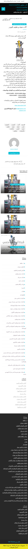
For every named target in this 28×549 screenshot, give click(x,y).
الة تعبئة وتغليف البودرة (18, 229)
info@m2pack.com (21, 108)
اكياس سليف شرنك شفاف (19, 396)
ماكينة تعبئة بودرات (19, 249)
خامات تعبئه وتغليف (19, 273)
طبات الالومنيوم (22, 385)
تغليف (7, 126)
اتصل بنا (18, 1)
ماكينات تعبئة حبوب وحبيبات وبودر (16, 301)
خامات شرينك (21, 277)
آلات (19, 124)
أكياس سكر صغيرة (21, 399)
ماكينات (12, 128)
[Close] (26, 545)
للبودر (17, 128)
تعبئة (18, 126)
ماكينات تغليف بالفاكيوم (18, 342)
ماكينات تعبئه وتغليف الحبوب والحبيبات (15, 323)
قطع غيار (22, 295)
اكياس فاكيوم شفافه (21, 388)
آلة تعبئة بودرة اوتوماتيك (18, 209)
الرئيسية (22, 1)
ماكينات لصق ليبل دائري (18, 368)
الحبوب (13, 124)
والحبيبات (22, 131)
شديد (23, 128)
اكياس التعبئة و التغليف (19, 270)
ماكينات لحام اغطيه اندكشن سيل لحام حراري (13, 352)
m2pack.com (22, 110)
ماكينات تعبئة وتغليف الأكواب (17, 312)
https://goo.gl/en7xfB (20, 105)
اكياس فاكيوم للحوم (21, 383)
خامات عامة (21, 280)
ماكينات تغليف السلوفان (18, 335)
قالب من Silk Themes (14, 542)
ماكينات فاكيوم (20, 349)
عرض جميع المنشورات (14, 153)
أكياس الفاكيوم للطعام (20, 404)
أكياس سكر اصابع (21, 402)
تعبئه (13, 126)
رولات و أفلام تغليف (19, 284)
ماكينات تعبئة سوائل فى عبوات (17, 308)
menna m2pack (20, 191)
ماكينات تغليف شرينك (19, 345)
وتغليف (15, 131)
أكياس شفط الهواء (21, 391)
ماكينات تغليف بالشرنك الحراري (16, 338)
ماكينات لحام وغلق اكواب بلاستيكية (16, 365)
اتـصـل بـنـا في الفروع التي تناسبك (10, 1)
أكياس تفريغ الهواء (21, 407)
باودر (23, 126)
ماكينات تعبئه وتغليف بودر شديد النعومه (15, 18)
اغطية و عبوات (20, 267)
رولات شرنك (23, 394)
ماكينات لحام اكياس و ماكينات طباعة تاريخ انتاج (13, 356)
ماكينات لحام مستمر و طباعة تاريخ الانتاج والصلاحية (15, 360)
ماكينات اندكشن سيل (19, 298)
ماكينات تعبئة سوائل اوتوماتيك (17, 305)
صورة (23, 288)
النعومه (7, 124)
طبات (23, 291)
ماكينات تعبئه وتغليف (19, 319)
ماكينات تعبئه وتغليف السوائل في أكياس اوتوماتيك (16, 327)
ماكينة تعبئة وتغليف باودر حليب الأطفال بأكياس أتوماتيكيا (14, 188)
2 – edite (22, 263)
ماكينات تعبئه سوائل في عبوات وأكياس (15, 315)
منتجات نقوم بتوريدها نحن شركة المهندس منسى (15, 373)
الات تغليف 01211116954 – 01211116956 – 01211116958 (17, 7)
